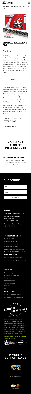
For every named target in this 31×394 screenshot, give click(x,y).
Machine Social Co (9, 239)
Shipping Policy (8, 273)
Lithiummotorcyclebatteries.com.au (14, 249)
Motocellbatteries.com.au (11, 244)
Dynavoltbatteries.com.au (11, 246)
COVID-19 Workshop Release (12, 294)
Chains (11, 6)
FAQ (5, 288)
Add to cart (15, 79)
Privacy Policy (8, 278)
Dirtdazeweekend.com (10, 241)
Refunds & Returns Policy (11, 275)
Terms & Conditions (9, 283)
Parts (7, 6)
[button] (25, 16)
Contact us (7, 286)
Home (3, 6)
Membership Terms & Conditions (13, 297)
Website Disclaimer (9, 280)
